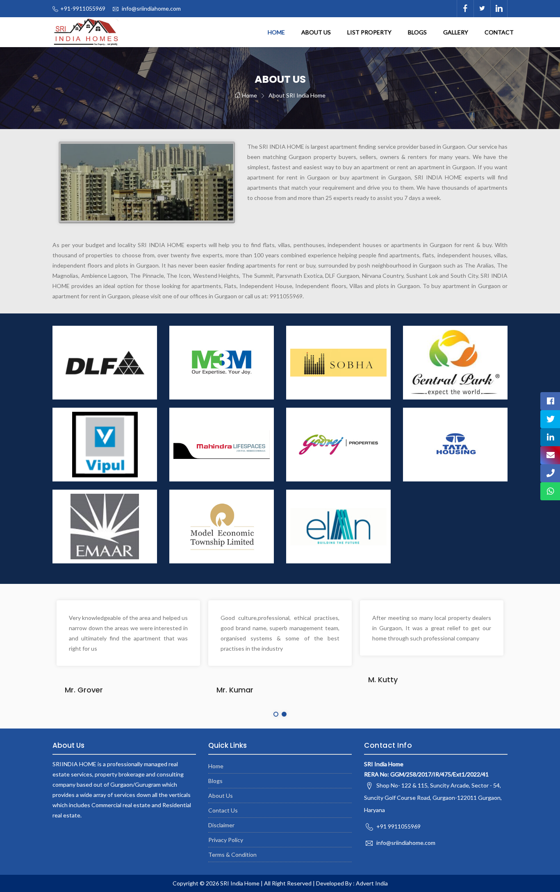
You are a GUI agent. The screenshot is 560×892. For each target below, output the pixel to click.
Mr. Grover (84, 690)
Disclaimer (221, 825)
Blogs (417, 32)
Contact (499, 32)
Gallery (455, 32)
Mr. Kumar (234, 690)
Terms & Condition (232, 854)
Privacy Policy (225, 839)
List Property (369, 32)
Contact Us (223, 810)
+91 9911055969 (398, 826)
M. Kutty (383, 679)
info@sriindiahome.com (151, 8)
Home (276, 32)
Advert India (372, 883)
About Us (316, 32)
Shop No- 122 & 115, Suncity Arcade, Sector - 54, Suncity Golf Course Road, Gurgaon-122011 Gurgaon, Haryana (433, 797)
